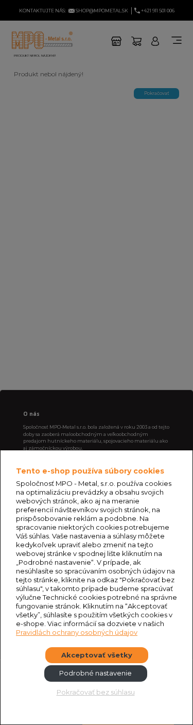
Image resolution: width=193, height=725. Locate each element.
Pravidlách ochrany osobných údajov (76, 632)
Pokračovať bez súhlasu (96, 692)
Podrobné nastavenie (95, 673)
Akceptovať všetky (96, 655)
